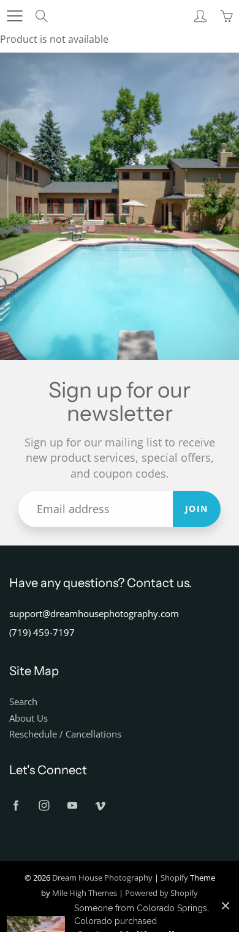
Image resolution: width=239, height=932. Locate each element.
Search (23, 702)
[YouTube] (72, 805)
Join (196, 508)
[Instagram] (44, 805)
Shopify (174, 877)
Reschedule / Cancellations (65, 734)
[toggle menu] (14, 16)
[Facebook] (15, 805)
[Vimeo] (100, 805)
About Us (28, 718)
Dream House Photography (102, 877)
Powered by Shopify (161, 892)
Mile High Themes (84, 892)
